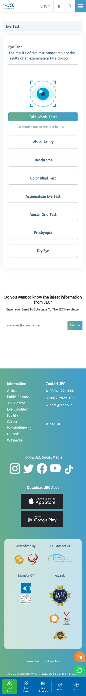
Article (12, 390)
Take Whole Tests (43, 117)
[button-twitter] (28, 468)
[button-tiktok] (69, 469)
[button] (69, 6)
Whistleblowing (19, 428)
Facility (12, 415)
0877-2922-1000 (62, 398)
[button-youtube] (55, 468)
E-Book (13, 434)
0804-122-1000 (61, 391)
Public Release (18, 397)
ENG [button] (43, 6)
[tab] (59, 686)
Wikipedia (15, 440)
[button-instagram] (15, 468)
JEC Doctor (16, 403)
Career (12, 421)
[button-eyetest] (79, 656)
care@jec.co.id (61, 405)
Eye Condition (18, 409)
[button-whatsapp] (79, 670)
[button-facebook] (42, 468)
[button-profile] (58, 6)
